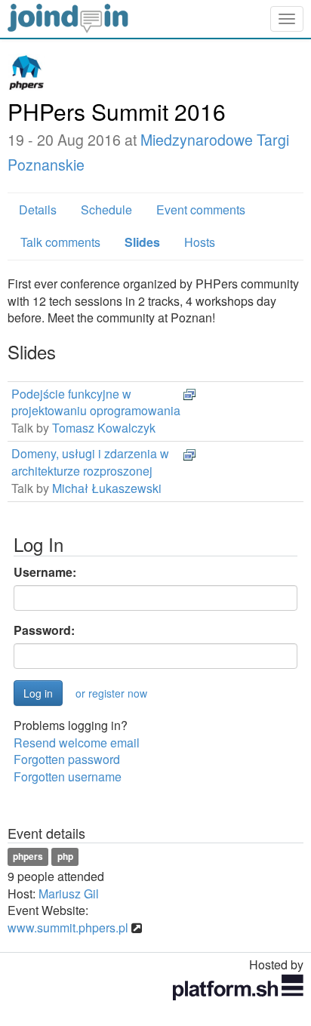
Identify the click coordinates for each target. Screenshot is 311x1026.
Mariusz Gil (68, 893)
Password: (44, 630)
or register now (111, 693)
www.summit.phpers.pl (68, 927)
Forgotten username (68, 776)
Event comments (200, 209)
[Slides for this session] (189, 393)
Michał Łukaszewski (107, 488)
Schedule (106, 209)
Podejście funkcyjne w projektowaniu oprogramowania (95, 402)
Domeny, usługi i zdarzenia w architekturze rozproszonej (90, 462)
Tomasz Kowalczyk (104, 427)
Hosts (199, 242)
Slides (142, 242)
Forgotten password (67, 759)
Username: (45, 572)
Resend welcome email (77, 742)
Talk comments (60, 242)
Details (38, 209)
